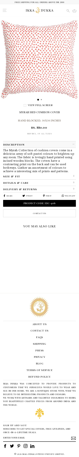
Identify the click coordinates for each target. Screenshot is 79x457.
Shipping (39, 343)
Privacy (39, 357)
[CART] (74, 10)
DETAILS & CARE (15, 182)
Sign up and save (15, 425)
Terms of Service (39, 370)
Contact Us (39, 213)
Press (39, 350)
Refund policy (39, 376)
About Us (39, 324)
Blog (39, 363)
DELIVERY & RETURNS (20, 189)
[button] (4, 234)
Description (13, 144)
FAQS (39, 337)
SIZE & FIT (11, 176)
